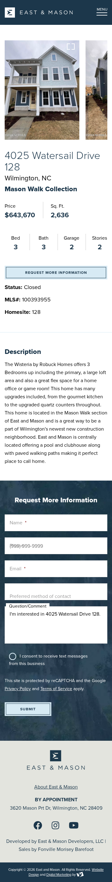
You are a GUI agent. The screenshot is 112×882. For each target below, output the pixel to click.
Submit (28, 709)
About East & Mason (56, 786)
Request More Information (56, 272)
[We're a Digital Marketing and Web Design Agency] (80, 874)
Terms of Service (56, 688)
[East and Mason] (39, 12)
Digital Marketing (58, 874)
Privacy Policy (18, 688)
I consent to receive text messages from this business (48, 660)
